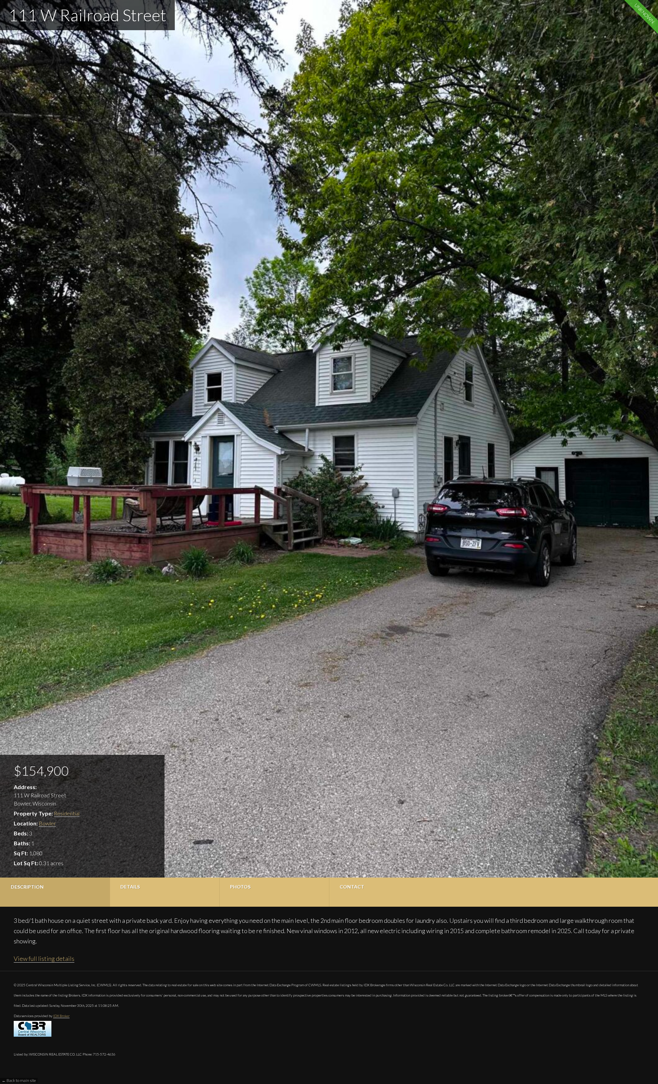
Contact (352, 887)
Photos (240, 887)
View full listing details (44, 958)
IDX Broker (61, 1016)
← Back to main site (19, 1080)
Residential (67, 813)
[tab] (55, 892)
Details (130, 887)
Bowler (47, 823)
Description (27, 887)
